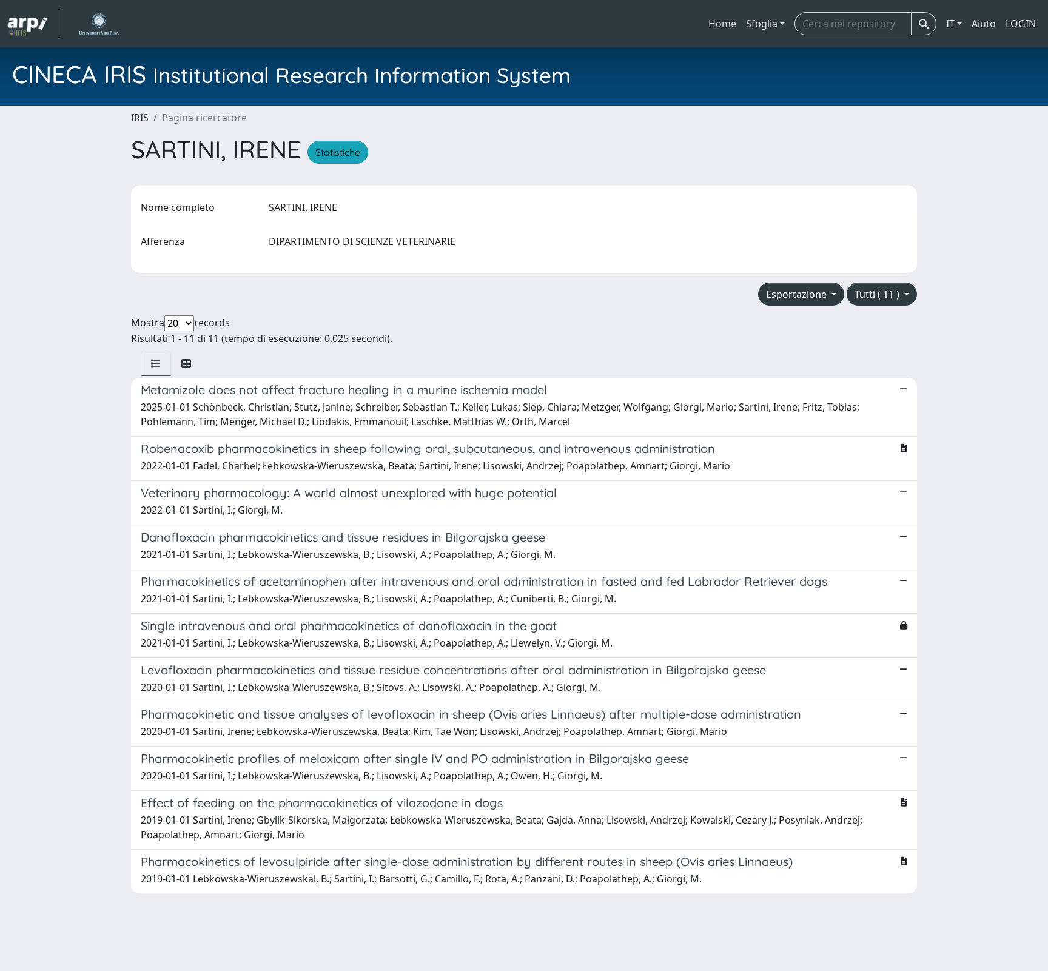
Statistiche (337, 152)
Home (722, 23)
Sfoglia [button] (762, 23)
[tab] (156, 363)
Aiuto (984, 23)
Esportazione (797, 294)
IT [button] (950, 23)
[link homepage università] (98, 23)
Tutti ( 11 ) (878, 294)
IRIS (140, 117)
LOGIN (1021, 23)
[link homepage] (33, 23)
